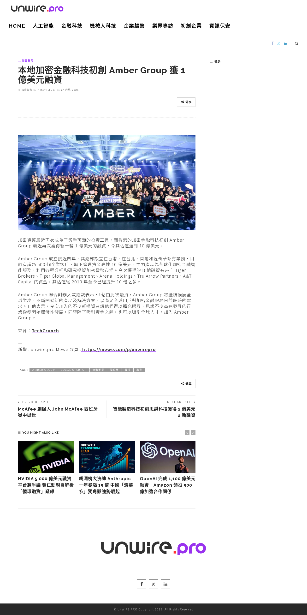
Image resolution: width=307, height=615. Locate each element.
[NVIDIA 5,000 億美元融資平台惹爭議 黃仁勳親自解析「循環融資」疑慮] (46, 457)
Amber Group (43, 370)
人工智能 (43, 26)
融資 (139, 370)
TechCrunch (45, 330)
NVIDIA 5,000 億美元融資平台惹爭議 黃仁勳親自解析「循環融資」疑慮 (46, 485)
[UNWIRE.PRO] (37, 8)
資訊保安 (219, 26)
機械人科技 (103, 26)
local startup (74, 370)
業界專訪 (162, 26)
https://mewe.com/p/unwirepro (118, 349)
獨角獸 (114, 370)
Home (17, 26)
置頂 (127, 370)
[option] (46, 468)
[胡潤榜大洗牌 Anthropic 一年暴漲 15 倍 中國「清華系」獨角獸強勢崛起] (107, 457)
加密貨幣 (28, 60)
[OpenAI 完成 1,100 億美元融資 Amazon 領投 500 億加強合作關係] (168, 457)
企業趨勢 (134, 26)
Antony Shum (46, 89)
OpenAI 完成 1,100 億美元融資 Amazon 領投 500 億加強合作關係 (167, 485)
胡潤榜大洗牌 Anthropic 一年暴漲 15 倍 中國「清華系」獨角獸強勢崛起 (106, 485)
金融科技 (72, 26)
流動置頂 (98, 370)
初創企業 (191, 26)
